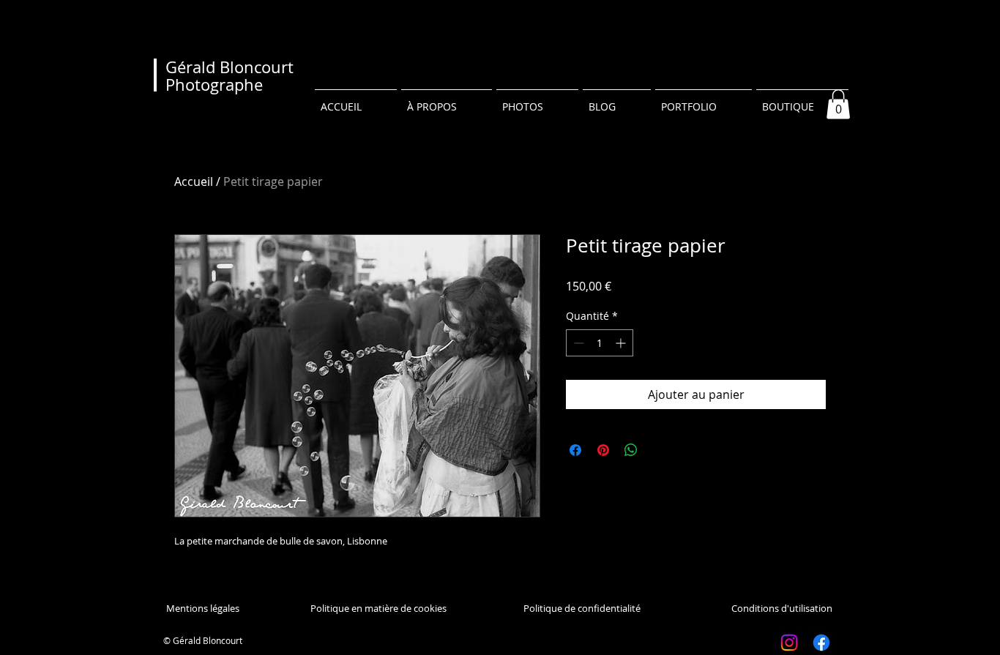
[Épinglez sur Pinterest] (603, 450)
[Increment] (622, 343)
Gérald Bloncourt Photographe (229, 75)
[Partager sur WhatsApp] (631, 450)
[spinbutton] (599, 343)
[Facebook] (821, 643)
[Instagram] (789, 643)
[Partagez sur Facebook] (575, 450)
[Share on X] (659, 450)
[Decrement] (577, 343)
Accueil (193, 181)
